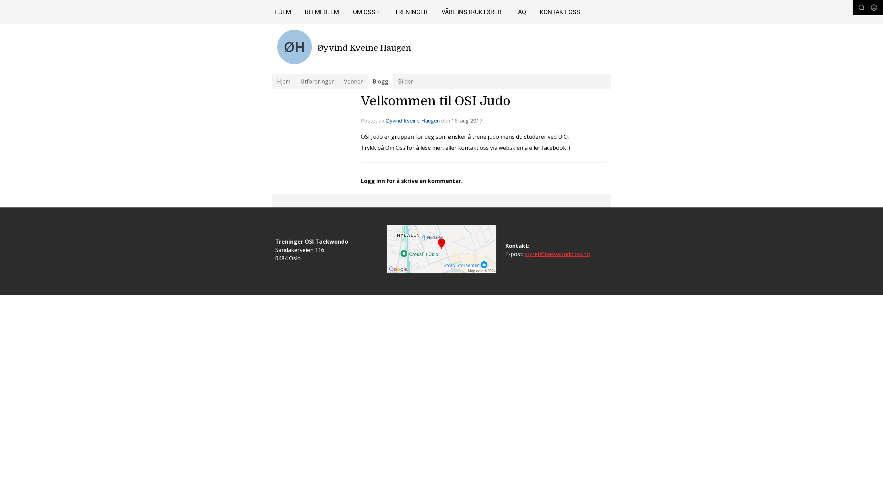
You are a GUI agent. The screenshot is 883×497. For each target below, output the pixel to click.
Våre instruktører (472, 12)
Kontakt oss (560, 12)
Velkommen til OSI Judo (435, 101)
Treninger (411, 12)
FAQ (520, 12)
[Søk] (861, 7)
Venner (353, 81)
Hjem (283, 12)
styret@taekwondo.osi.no (557, 254)
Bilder (405, 81)
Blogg (380, 81)
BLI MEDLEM (322, 12)
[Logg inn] (874, 7)
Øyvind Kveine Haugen (413, 120)
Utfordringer (317, 81)
